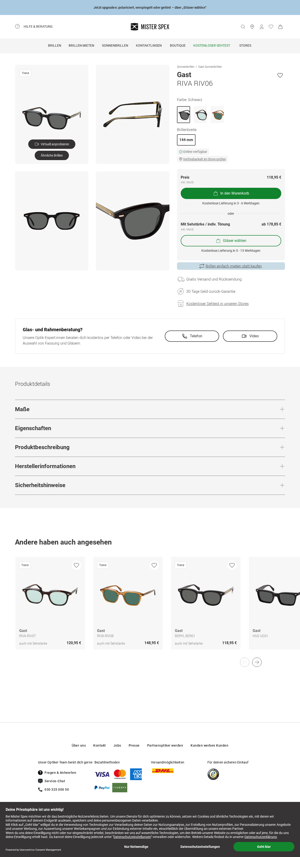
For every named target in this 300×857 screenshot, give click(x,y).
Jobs (117, 745)
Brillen (54, 45)
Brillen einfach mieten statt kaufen (234, 266)
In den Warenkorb (234, 193)
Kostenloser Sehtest (211, 45)
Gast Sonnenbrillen (210, 66)
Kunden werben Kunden (209, 745)
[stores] (252, 26)
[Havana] (200, 114)
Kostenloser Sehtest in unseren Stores (217, 303)
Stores (245, 45)
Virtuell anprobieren (55, 144)
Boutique (178, 45)
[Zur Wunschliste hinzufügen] (280, 75)
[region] (150, 608)
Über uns (79, 745)
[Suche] (243, 26)
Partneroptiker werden (165, 745)
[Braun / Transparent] (217, 114)
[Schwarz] (183, 114)
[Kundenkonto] (261, 26)
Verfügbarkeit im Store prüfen (204, 159)
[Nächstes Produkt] (257, 662)
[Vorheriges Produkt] (244, 662)
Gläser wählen (234, 240)
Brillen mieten (81, 45)
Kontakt (99, 745)
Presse (134, 745)
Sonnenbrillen (115, 45)
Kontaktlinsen (149, 45)
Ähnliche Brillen (52, 155)
